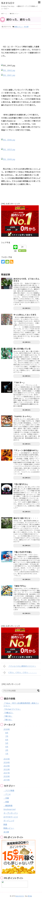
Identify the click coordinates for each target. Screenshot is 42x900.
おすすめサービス (10, 817)
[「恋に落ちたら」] (6, 489)
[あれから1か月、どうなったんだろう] (6, 283)
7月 (6, 736)
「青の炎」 (7, 716)
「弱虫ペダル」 (20, 586)
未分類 (26, 27)
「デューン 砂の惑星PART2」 (26, 450)
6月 (6, 739)
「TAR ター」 (19, 382)
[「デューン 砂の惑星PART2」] (6, 455)
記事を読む (27, 308)
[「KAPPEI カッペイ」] (6, 421)
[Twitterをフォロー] (3, 262)
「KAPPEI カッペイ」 (22, 416)
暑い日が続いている (22, 348)
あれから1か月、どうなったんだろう (26, 279)
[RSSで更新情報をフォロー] (11, 262)
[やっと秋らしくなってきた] (6, 319)
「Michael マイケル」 (12, 709)
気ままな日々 (8, 2)
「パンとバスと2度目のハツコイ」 (22, 666)
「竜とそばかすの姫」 (22, 552)
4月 (6, 746)
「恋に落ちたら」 (21, 484)
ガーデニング (8, 820)
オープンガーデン (10, 813)
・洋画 (6, 798)
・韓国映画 (7, 805)
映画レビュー (18, 27)
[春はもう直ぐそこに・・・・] (6, 522)
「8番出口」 (8, 712)
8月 (6, 733)
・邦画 (6, 802)
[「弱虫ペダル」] (6, 590)
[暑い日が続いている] (6, 353)
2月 (6, 750)
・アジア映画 (8, 790)
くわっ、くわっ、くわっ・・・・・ (22, 672)
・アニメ (7, 794)
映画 (5, 824)
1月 (6, 753)
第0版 (30, 896)
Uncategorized (9, 809)
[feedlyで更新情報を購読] (7, 262)
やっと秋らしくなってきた (24, 314)
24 (22, 247)
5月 (6, 743)
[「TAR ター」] (6, 387)
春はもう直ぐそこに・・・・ (25, 518)
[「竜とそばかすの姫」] (6, 556)
